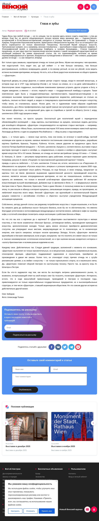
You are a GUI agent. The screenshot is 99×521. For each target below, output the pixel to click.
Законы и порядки (10, 477)
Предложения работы (44, 480)
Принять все (47, 511)
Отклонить (30, 511)
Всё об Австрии (20, 17)
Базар (37, 474)
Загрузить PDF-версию (78, 31)
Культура (35, 17)
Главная (5, 17)
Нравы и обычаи (9, 480)
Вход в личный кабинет (78, 477)
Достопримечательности (12, 474)
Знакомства (40, 477)
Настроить (15, 511)
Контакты (72, 474)
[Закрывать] (56, 481)
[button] (5, 423)
